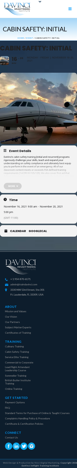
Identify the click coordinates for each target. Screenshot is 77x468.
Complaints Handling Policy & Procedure (27, 418)
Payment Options (15, 402)
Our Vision (11, 316)
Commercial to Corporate (19, 362)
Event (29, 38)
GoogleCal (38, 231)
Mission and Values (15, 311)
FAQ (7, 407)
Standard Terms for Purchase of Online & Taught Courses (37, 413)
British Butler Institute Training (18, 382)
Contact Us (11, 437)
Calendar (18, 231)
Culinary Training (14, 346)
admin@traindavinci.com (23, 284)
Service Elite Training (16, 357)
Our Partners (12, 321)
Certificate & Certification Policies (24, 423)
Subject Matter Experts (18, 327)
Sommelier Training (15, 375)
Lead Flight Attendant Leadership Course (17, 369)
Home (21, 38)
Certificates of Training (18, 332)
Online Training (13, 388)
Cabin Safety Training (17, 351)
